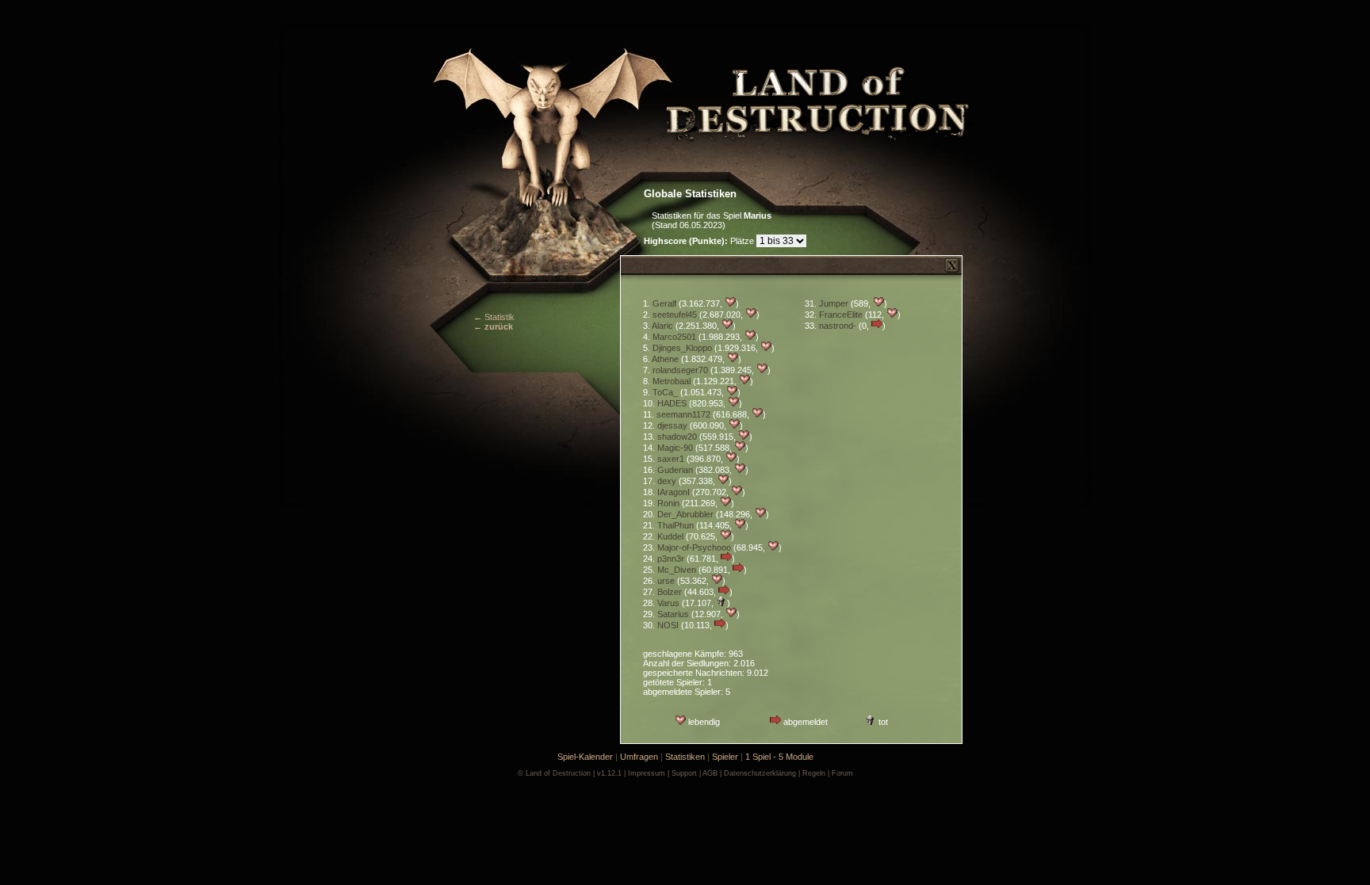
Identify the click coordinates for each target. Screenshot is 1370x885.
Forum (842, 773)
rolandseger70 (680, 370)
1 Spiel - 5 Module (779, 756)
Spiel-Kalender (585, 756)
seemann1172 (683, 414)
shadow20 (677, 436)
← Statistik (494, 317)
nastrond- (837, 325)
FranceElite (841, 314)
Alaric (662, 325)
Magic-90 (675, 447)
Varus (668, 603)
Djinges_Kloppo (682, 348)
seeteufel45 (674, 314)
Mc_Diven (676, 569)
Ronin (668, 503)
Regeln (813, 773)
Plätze (700, 241)
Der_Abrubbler (685, 514)
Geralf (664, 303)
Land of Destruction (558, 773)
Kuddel (670, 536)
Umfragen (639, 756)
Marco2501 (674, 336)
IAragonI (673, 492)
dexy (666, 481)
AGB (710, 773)
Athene (665, 359)
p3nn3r (670, 558)
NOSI (668, 625)
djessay (672, 425)
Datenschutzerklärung (760, 773)
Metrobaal (671, 381)
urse (666, 581)
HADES (672, 403)
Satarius (673, 614)
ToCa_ (665, 392)
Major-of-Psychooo (694, 547)
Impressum (646, 773)
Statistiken (685, 756)
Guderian (675, 470)
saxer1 (670, 458)
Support (684, 773)
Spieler (725, 756)
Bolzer (669, 592)
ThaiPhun (675, 525)
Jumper (833, 303)
